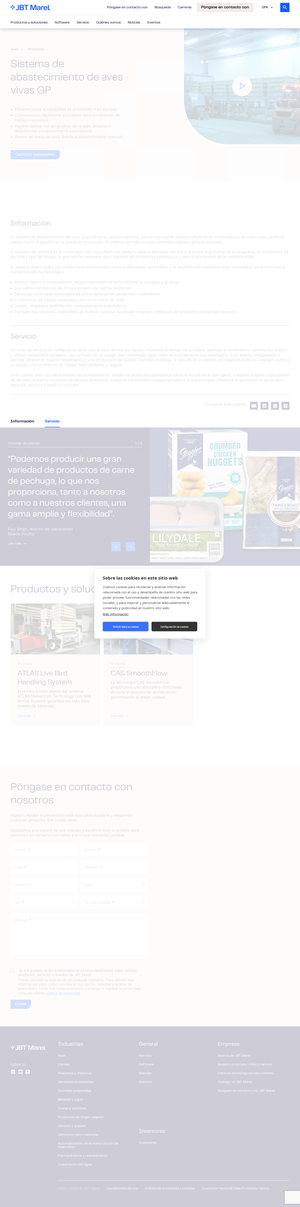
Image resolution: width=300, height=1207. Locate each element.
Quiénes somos (108, 22)
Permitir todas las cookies (126, 626)
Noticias (134, 22)
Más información (115, 614)
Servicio (83, 22)
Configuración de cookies (174, 626)
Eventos (153, 22)
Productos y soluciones (29, 22)
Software (62, 22)
